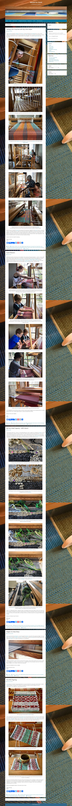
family (37, 246)
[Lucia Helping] (25, 185)
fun (32, 794)
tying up (35, 113)
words (19, 627)
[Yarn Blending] (25, 477)
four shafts (11, 626)
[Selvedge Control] (25, 564)
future (41, 246)
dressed (17, 230)
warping (11, 675)
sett (35, 717)
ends (24, 716)
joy (37, 674)
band (28, 321)
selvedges (22, 578)
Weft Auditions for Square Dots (54, 60)
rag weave (16, 795)
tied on (10, 637)
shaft (36, 435)
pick (36, 230)
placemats (7, 424)
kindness (35, 626)
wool (17, 627)
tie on (32, 84)
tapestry (38, 435)
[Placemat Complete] (25, 394)
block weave (13, 246)
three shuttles (19, 424)
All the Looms (51, 61)
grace (27, 626)
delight (23, 246)
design (25, 246)
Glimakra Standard (12, 247)
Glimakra (7, 247)
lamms (13, 113)
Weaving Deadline (52, 58)
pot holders (8, 794)
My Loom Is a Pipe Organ (53, 57)
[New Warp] (25, 649)
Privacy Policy (51, 47)
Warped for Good (36, 2)
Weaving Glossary (39, 20)
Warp (7, 636)
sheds (26, 34)
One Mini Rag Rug (11, 680)
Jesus (33, 626)
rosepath (7, 685)
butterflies (30, 549)
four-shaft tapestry (10, 625)
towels (8, 246)
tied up (22, 33)
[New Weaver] (25, 276)
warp (36, 84)
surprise (33, 247)
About (10, 20)
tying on (19, 248)
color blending (27, 625)
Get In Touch (15, 20)
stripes (7, 675)
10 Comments (29, 795)
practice (43, 626)
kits (7, 674)
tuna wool (12, 627)
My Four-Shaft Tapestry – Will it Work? (17, 428)
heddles (17, 141)
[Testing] (25, 506)
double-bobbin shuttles (34, 259)
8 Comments (24, 627)
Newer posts (41, 799)
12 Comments (27, 248)
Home (7, 20)
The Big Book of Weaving (22, 20)
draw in (31, 578)
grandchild (21, 247)
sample (37, 227)
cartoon (40, 432)
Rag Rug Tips (30, 20)
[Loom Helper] (25, 61)
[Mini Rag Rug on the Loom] (25, 700)
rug (21, 795)
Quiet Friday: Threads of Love (53, 59)
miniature (10, 795)
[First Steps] (25, 450)
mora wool (40, 626)
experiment (27, 794)
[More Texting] (25, 536)
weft (16, 170)
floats (37, 520)
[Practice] (25, 593)
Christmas (13, 674)
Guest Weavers (10, 252)
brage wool (16, 625)
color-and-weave (19, 259)
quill (32, 637)
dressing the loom (33, 246)
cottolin (20, 246)
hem (7, 795)
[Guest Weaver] (25, 306)
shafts (10, 33)
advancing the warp (28, 260)
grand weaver (17, 247)
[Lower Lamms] (25, 99)
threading (33, 33)
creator (19, 674)
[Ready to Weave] (25, 127)
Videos (34, 20)
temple (38, 260)
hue (31, 626)
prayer (29, 247)
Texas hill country (37, 247)
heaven (24, 247)
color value (36, 625)
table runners (15, 794)
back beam (16, 636)
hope (29, 626)
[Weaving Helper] (25, 156)
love (40, 674)
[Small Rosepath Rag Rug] (25, 734)
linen (37, 626)
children (16, 246)
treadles (16, 33)
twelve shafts (12, 248)
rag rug (12, 794)
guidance (42, 794)
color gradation (32, 625)
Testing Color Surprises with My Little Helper (19, 29)
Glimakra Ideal (24, 626)
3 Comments (17, 675)
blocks (34, 141)
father (39, 246)
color (18, 246)
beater (27, 636)
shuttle (11, 638)
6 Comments (30, 424)
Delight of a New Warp (12, 632)
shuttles (32, 198)
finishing (20, 716)
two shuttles (16, 248)
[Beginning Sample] (25, 213)
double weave (36, 35)
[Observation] (25, 336)
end (27, 261)
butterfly (19, 625)
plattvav (42, 674)
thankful (42, 247)
